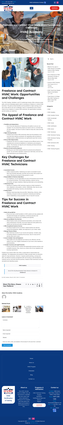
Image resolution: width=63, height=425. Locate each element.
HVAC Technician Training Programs (54, 138)
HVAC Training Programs (53, 148)
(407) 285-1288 (8, 1)
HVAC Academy (6, 277)
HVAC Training (51, 145)
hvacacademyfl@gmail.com (8, 3)
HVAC (18, 277)
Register (39, 401)
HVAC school (51, 129)
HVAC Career (51, 123)
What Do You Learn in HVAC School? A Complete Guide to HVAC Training (54, 68)
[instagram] (57, 2)
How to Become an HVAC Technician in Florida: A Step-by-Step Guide (54, 76)
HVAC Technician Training (54, 135)
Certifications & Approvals (39, 398)
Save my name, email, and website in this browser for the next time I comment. (22, 341)
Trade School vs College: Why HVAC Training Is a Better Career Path (54, 98)
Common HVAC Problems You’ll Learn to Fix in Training (54, 84)
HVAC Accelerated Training (52, 119)
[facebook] (55, 2)
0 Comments (22, 277)
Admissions (39, 396)
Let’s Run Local (34, 423)
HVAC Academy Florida (53, 115)
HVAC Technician (52, 132)
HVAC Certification (52, 126)
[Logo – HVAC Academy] (8, 5)
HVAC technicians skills (53, 142)
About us (39, 399)
